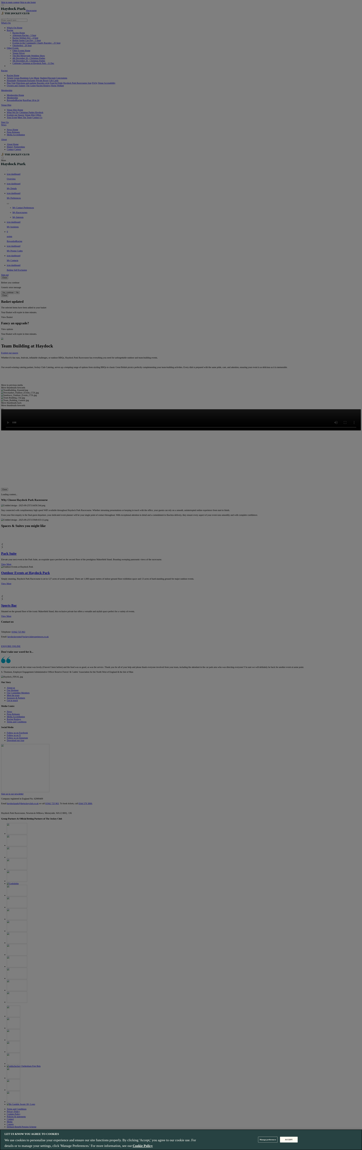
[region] (181, 1140)
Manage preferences (268, 1139)
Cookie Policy (143, 1146)
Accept (289, 1139)
